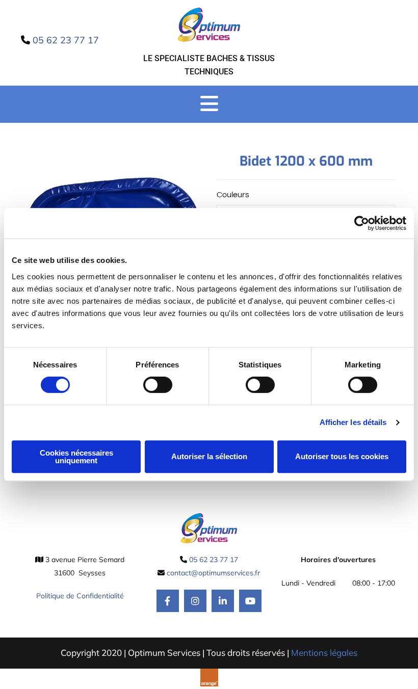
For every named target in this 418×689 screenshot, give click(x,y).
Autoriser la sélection (209, 456)
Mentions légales (324, 652)
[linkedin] (223, 601)
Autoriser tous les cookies (341, 456)
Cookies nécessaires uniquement (76, 456)
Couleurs (233, 195)
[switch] (157, 385)
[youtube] (250, 601)
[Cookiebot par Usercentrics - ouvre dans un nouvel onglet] (361, 223)
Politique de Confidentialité (80, 595)
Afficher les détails (353, 422)
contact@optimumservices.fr (213, 572)
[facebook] (168, 601)
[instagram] (195, 601)
